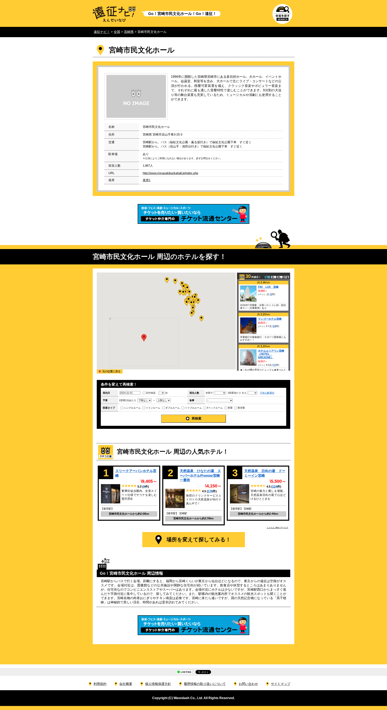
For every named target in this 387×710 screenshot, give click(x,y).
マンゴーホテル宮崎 (270, 318)
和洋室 (241, 407)
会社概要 (125, 684)
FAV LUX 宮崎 (268, 286)
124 (274, 486)
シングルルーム (132, 407)
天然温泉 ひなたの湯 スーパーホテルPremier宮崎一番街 (200, 475)
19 (274, 326)
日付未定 (151, 392)
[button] (192, 314)
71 (274, 365)
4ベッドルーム (215, 407)
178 (210, 491)
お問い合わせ (248, 684)
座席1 (146, 180)
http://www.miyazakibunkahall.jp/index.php (170, 173)
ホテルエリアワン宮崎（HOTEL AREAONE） (271, 354)
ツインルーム (153, 407)
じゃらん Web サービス (277, 527)
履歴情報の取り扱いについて (205, 684)
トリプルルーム (193, 407)
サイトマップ (280, 684)
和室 (230, 407)
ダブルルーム (172, 407)
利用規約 (100, 684)
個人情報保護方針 (158, 684)
